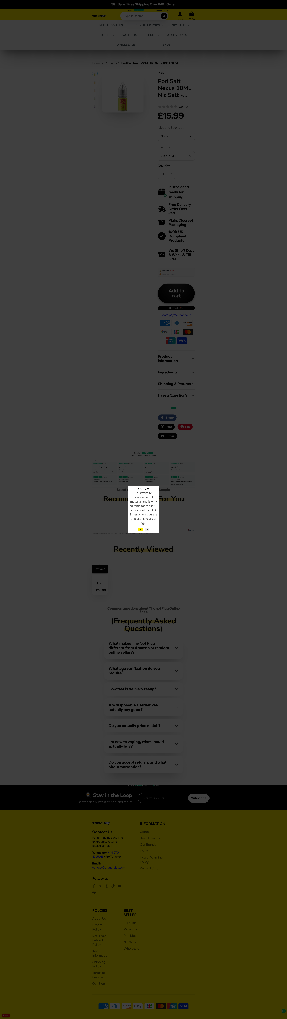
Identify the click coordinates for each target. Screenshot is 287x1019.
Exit (147, 529)
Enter (140, 529)
